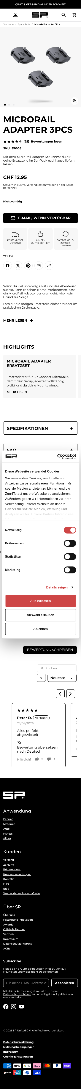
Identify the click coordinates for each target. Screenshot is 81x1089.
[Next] (70, 693)
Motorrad (9, 824)
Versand (8, 859)
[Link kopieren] (49, 265)
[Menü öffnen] (7, 15)
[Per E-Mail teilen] (38, 265)
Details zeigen (57, 587)
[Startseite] (40, 15)
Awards (8, 924)
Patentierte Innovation (18, 919)
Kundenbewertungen (17, 874)
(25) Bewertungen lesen (43, 141)
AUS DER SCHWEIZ (40, 4)
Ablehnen (40, 629)
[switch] (70, 543)
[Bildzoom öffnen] (74, 101)
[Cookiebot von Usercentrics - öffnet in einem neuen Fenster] (57, 456)
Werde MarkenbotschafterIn (21, 893)
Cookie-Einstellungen (18, 1056)
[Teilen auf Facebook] (7, 265)
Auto (6, 828)
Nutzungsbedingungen (18, 1047)
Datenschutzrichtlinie (17, 994)
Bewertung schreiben (50, 650)
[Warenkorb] (74, 15)
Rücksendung (12, 869)
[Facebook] (5, 1006)
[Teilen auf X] (18, 265)
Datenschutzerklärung (17, 943)
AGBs (6, 948)
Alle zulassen (40, 601)
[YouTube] (21, 1006)
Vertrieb (8, 934)
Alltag (7, 838)
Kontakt (8, 879)
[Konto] (15, 15)
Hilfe (6, 883)
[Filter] (41, 678)
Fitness (8, 833)
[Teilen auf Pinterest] (28, 265)
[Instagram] (13, 1006)
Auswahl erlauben (40, 615)
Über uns (9, 915)
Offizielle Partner (14, 929)
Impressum (10, 938)
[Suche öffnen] (63, 15)
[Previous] (60, 693)
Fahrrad (8, 819)
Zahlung (8, 864)
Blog (6, 888)
